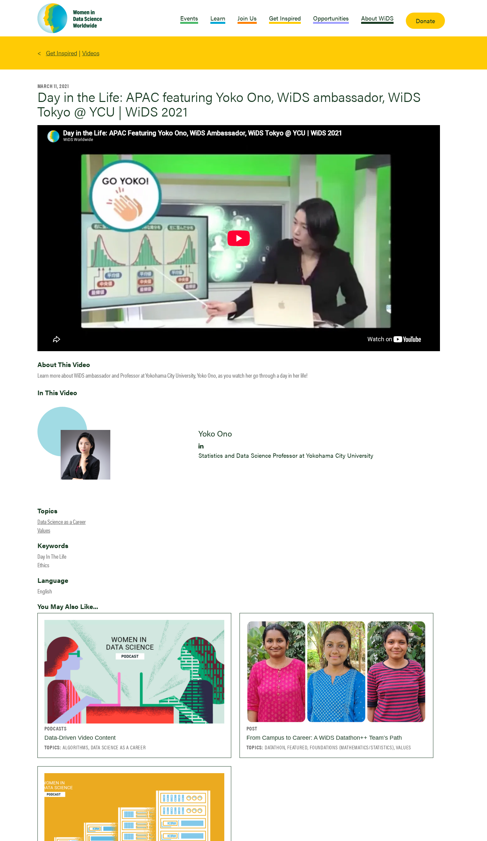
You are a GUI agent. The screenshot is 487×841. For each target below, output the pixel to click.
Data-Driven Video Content (80, 737)
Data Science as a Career (61, 521)
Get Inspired (61, 53)
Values (43, 530)
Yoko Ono (215, 433)
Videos (90, 53)
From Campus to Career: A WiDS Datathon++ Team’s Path (324, 737)
